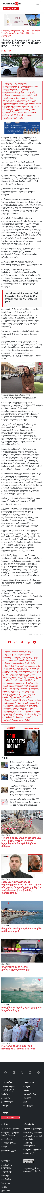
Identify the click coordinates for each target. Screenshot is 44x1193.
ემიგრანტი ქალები (32, 1132)
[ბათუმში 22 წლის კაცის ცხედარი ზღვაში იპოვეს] (22, 990)
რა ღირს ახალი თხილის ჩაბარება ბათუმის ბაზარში (18, 1047)
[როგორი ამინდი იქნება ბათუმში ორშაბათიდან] (22, 912)
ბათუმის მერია (8, 1143)
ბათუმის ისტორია (32, 1149)
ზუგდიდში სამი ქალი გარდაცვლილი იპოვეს (15, 968)
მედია (4, 1187)
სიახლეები (15, 31)
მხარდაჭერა (10, 8)
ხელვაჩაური (29, 1094)
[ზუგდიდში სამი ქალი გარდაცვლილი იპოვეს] (22, 950)
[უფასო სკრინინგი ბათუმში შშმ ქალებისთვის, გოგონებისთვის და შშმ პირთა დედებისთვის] (4, 801)
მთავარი (5, 31)
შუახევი (27, 1098)
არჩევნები (6, 1139)
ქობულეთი (28, 1105)
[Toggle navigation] (38, 3)
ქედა (25, 1101)
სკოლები (5, 1183)
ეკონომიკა (6, 1179)
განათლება (7, 1098)
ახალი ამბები (8, 1086)
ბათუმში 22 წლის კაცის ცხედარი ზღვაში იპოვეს (21, 1009)
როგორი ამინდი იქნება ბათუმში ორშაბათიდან (21, 930)
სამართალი (7, 1094)
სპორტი (5, 1175)
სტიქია (4, 1146)
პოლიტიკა (6, 1171)
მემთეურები (29, 1153)
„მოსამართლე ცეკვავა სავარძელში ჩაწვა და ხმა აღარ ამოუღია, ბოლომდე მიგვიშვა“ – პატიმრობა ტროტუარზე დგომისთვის (21, 887)
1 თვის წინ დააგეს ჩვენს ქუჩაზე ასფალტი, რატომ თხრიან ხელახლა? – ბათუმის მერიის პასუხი (21, 842)
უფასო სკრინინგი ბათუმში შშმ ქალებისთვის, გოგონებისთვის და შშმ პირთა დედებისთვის (25, 802)
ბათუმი (26, 1086)
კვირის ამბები (8, 1090)
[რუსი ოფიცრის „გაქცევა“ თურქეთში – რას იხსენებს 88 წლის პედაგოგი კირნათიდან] (4, 764)
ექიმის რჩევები (8, 1150)
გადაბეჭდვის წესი (35, 634)
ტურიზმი (5, 1190)
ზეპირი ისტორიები (31, 31)
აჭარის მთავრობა (10, 1128)
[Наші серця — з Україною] (12, 3)
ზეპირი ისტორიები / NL (12, 33)
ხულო (26, 1090)
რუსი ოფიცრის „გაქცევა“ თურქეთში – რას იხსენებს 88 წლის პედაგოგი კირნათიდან (24, 765)
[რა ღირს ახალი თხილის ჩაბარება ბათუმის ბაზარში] (22, 1029)
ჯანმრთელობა (8, 1101)
